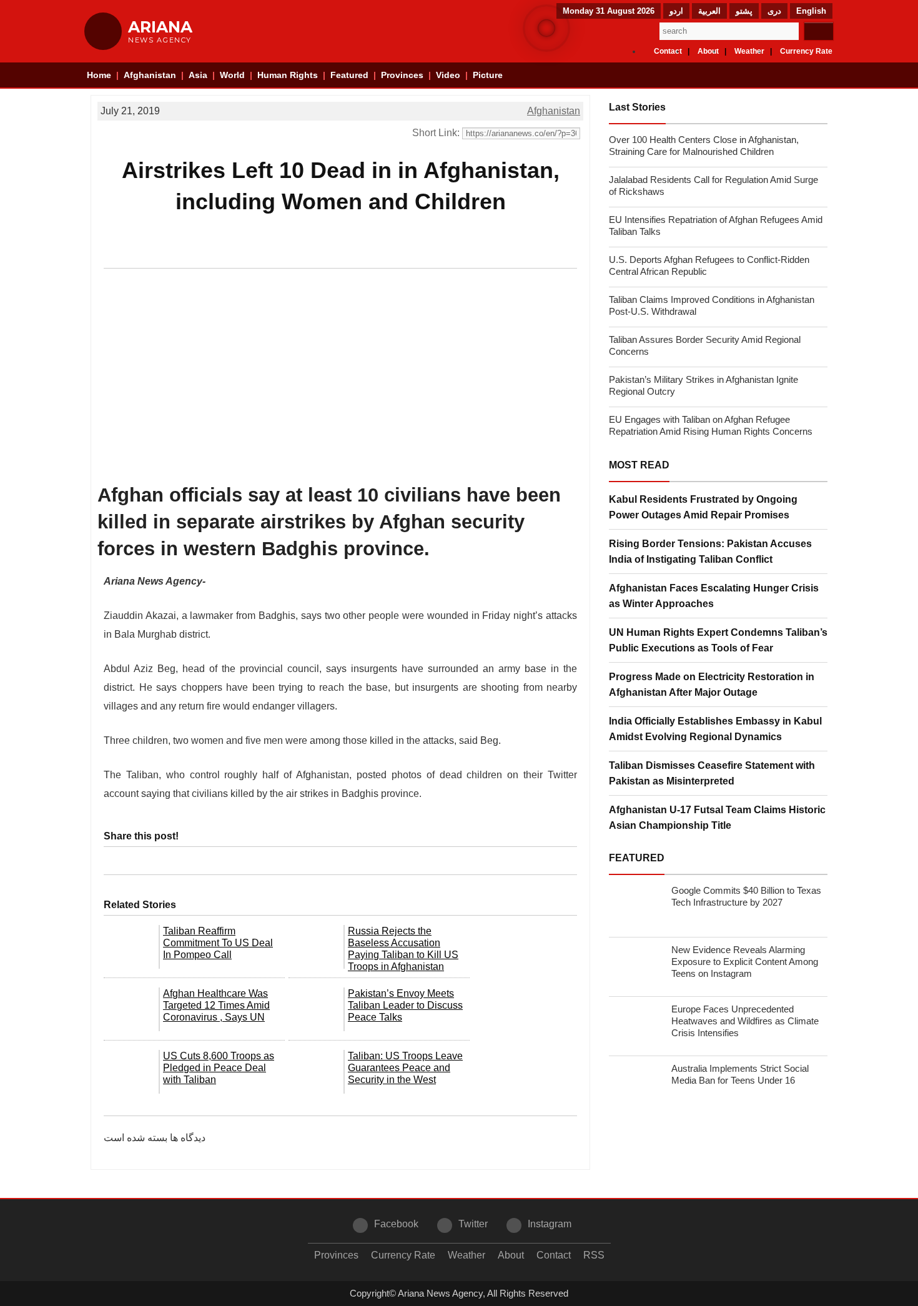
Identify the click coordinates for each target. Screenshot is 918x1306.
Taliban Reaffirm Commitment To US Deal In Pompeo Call (218, 943)
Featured (349, 75)
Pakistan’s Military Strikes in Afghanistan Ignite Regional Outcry (703, 385)
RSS (594, 1255)
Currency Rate (806, 51)
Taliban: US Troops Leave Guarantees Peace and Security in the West (405, 1068)
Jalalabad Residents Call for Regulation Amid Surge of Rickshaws (713, 185)
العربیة (709, 11)
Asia (198, 75)
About (708, 51)
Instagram (549, 1224)
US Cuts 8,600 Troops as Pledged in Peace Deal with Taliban (218, 1068)
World (232, 75)
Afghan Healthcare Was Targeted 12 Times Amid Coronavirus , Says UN (216, 1005)
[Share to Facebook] (117, 254)
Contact (668, 51)
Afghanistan (150, 75)
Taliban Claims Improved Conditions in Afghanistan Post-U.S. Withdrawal (711, 305)
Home (99, 75)
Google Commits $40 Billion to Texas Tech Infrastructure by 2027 (746, 896)
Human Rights (287, 75)
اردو (676, 11)
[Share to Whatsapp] (159, 254)
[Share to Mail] (202, 254)
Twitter (473, 1224)
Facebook (396, 1224)
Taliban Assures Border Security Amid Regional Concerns (705, 345)
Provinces (402, 75)
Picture (488, 75)
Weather (749, 51)
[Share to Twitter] (138, 254)
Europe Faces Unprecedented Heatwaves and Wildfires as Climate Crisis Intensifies (745, 1021)
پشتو (744, 11)
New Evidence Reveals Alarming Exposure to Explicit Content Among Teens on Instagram (744, 961)
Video (448, 75)
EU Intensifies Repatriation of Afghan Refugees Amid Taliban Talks (715, 225)
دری (774, 11)
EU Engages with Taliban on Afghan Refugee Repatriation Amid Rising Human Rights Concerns (710, 425)
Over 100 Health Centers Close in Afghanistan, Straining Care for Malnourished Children (704, 145)
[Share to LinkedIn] (181, 254)
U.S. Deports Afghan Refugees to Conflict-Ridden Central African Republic (709, 265)
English (811, 11)
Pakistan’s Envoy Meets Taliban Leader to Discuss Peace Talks (405, 1005)
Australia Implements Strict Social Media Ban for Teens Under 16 (740, 1074)
